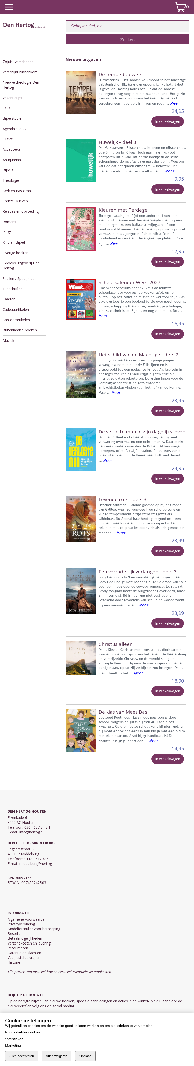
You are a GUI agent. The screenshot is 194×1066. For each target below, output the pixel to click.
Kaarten (9, 299)
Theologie (11, 180)
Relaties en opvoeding (21, 211)
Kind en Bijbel (14, 242)
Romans (9, 221)
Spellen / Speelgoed (19, 278)
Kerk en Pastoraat (17, 190)
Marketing (13, 1045)
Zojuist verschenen (18, 61)
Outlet (8, 139)
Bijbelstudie (12, 118)
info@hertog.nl (31, 832)
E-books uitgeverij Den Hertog (21, 265)
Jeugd (7, 232)
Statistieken (14, 1039)
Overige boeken (15, 252)
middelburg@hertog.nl (37, 863)
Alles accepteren (21, 1056)
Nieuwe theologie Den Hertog (21, 85)
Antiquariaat (12, 159)
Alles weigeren (56, 1056)
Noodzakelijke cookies (22, 1032)
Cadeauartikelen (16, 309)
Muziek (8, 340)
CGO (6, 108)
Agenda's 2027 (15, 128)
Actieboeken (13, 149)
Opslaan (85, 1056)
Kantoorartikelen (16, 319)
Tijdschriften (13, 288)
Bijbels (8, 170)
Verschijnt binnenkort (20, 72)
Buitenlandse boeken (20, 330)
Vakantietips (12, 97)
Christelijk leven (15, 201)
